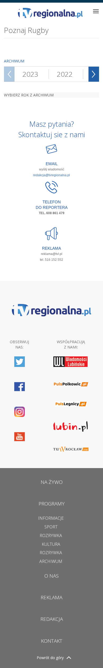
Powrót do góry (50, 657)
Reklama (51, 597)
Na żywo (52, 482)
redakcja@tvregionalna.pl (51, 175)
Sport (51, 527)
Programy (52, 503)
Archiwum (50, 561)
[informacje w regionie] (50, 13)
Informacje (51, 518)
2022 (65, 74)
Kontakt (51, 640)
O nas (51, 575)
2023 (30, 74)
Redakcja (51, 619)
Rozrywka (51, 535)
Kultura (51, 544)
